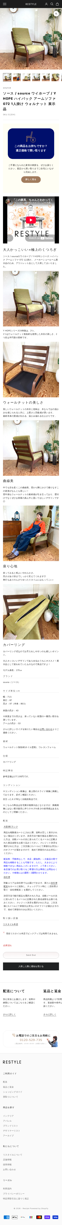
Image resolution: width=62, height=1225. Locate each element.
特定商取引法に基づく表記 (16, 1198)
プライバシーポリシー (14, 1193)
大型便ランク (11, 826)
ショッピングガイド (12, 1092)
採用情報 (7, 1164)
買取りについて (10, 1096)
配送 (5, 1082)
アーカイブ (8, 1135)
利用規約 (7, 1188)
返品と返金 (8, 1087)
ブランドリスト (10, 1125)
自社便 (7, 877)
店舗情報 (7, 1159)
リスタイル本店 (10, 924)
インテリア (8, 1116)
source (7, 87)
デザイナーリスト (11, 1130)
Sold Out (31, 955)
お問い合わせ (46, 729)
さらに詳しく (9, 1014)
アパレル (7, 1120)
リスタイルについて (12, 1154)
